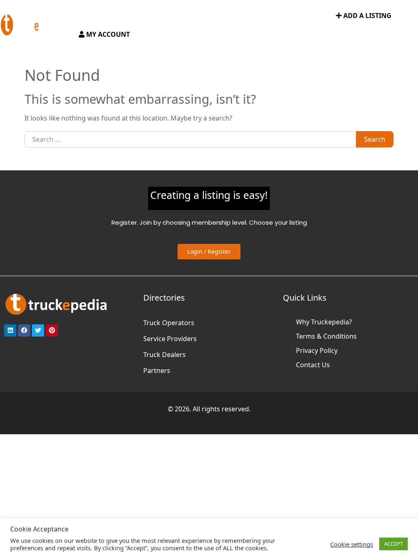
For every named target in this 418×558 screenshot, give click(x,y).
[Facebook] (24, 330)
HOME (87, 15)
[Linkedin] (10, 330)
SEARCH (317, 15)
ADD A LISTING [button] (366, 15)
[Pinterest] (52, 330)
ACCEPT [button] (393, 543)
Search (374, 139)
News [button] (236, 15)
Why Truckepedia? (324, 322)
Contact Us (313, 365)
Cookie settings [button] (351, 544)
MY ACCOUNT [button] (107, 34)
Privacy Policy (317, 350)
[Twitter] (38, 330)
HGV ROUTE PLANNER (188, 15)
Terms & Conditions (326, 336)
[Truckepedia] (31, 23)
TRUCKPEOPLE (278, 15)
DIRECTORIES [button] (121, 15)
